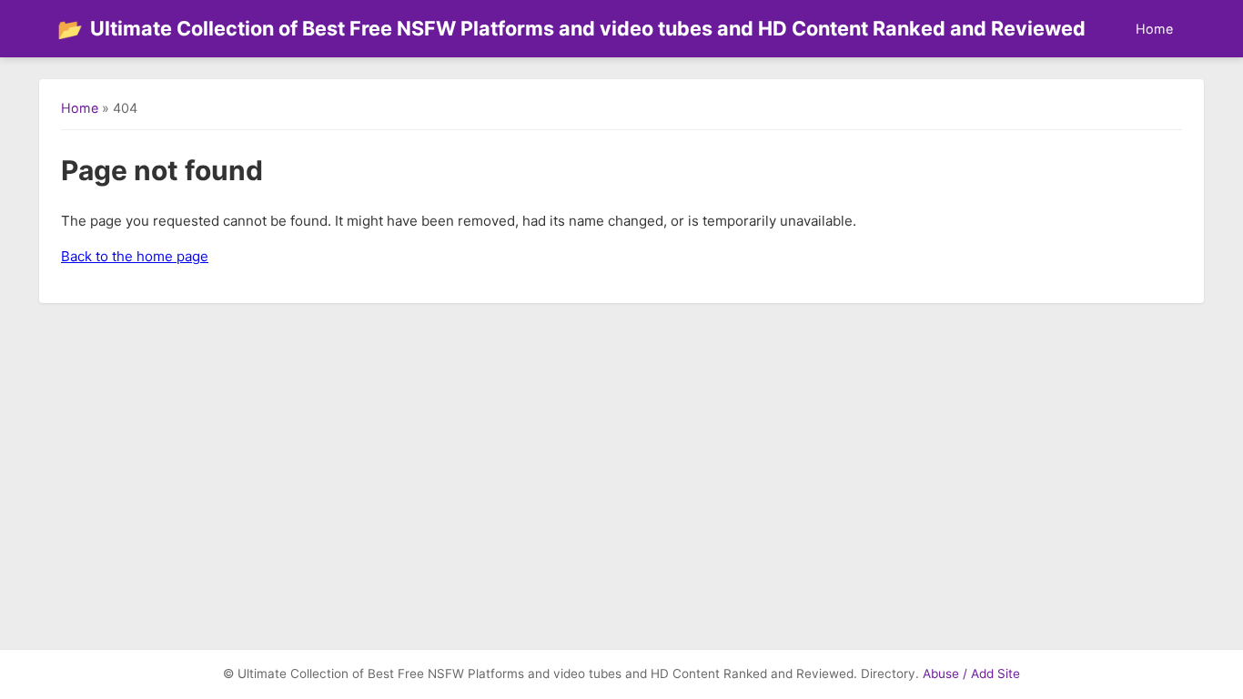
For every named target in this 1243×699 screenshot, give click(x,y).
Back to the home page (134, 256)
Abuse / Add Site (971, 673)
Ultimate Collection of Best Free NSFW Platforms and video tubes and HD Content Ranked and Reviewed (571, 28)
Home (1154, 28)
